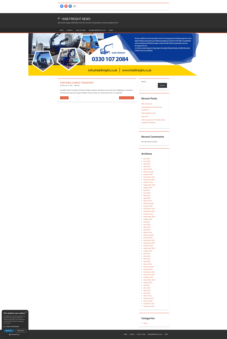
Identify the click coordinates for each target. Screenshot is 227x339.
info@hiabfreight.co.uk (97, 30)
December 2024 (149, 209)
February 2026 (148, 172)
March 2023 (147, 264)
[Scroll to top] (224, 336)
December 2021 (149, 304)
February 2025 (148, 203)
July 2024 (146, 222)
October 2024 (148, 214)
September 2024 (149, 217)
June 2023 (146, 256)
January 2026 (148, 174)
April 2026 (147, 166)
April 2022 (147, 293)
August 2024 (147, 219)
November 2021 (149, 306)
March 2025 (147, 201)
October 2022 (148, 277)
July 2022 (146, 285)
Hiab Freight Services (148, 113)
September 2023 (149, 248)
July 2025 (146, 190)
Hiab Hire (65, 98)
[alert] (15, 323)
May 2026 (146, 164)
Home (61, 30)
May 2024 (146, 227)
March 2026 (147, 169)
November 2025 (149, 180)
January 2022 (148, 301)
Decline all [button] (20, 330)
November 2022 (149, 275)
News (111, 30)
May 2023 (146, 259)
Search (143, 81)
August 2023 (147, 251)
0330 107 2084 (80, 30)
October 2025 (148, 182)
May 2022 (146, 290)
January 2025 (148, 206)
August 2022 (147, 282)
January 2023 (148, 269)
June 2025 (146, 193)
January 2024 (148, 238)
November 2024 (149, 211)
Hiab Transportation (126, 98)
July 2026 (146, 159)
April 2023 (147, 261)
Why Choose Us (146, 104)
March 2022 (147, 296)
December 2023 (149, 240)
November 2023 (149, 243)
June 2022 (146, 288)
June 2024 (146, 224)
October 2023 (148, 246)
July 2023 (146, 253)
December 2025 (149, 177)
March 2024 (147, 232)
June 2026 (146, 161)
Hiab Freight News (76, 18)
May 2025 (146, 195)
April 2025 (147, 198)
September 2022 (149, 280)
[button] (4, 326)
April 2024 (147, 230)
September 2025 (149, 185)
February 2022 (148, 298)
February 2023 (148, 267)
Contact (70, 30)
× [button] (26, 312)
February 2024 (148, 235)
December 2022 (149, 272)
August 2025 (147, 188)
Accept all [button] (9, 330)
